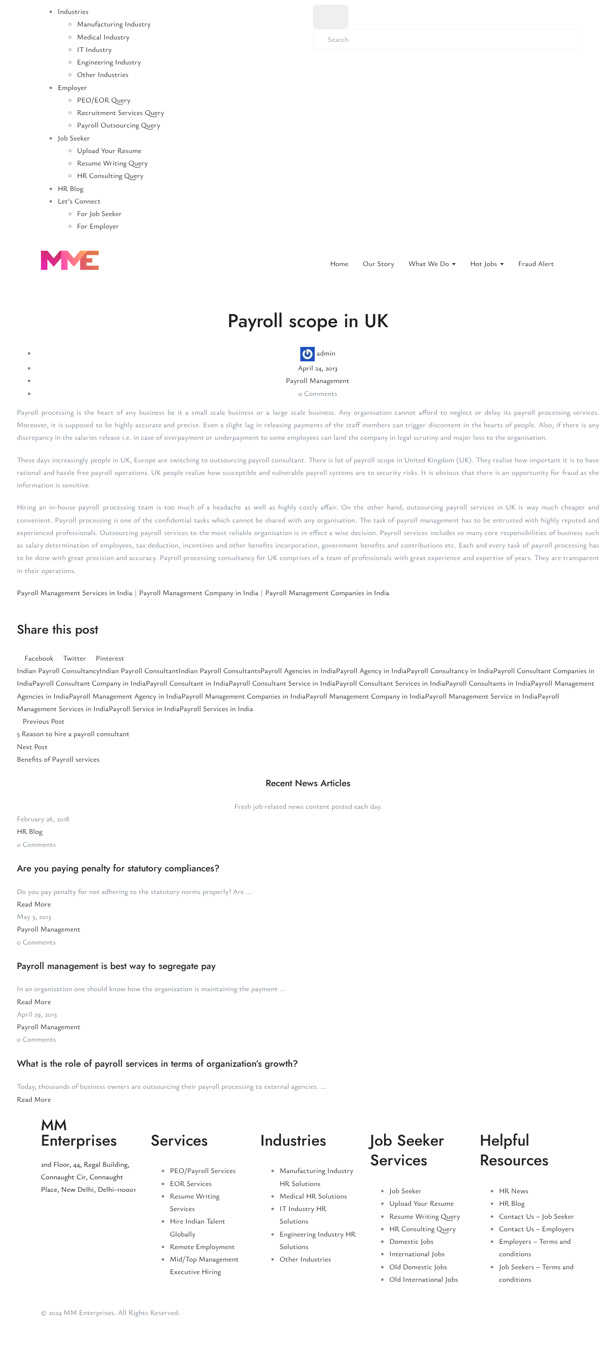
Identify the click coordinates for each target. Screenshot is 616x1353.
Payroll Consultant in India (187, 683)
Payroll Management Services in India (74, 592)
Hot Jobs (484, 263)
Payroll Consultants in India (488, 683)
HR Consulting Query (110, 175)
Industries (73, 11)
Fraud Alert (536, 263)
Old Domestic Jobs (418, 1266)
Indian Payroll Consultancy (58, 670)
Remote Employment (202, 1246)
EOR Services (191, 1183)
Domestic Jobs (411, 1241)
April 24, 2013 (317, 367)
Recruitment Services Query (120, 112)
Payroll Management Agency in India (125, 696)
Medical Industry (103, 36)
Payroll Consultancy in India (450, 670)
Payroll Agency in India (371, 670)
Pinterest (109, 658)
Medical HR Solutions (313, 1195)
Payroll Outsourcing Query (118, 124)
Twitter (74, 658)
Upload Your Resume (109, 150)
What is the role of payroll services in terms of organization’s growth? (157, 1063)
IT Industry (94, 49)
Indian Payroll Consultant (139, 670)
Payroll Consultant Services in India (390, 683)
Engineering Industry (109, 61)
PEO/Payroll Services (203, 1170)
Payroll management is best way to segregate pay (116, 965)
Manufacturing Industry (114, 23)
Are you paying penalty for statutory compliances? (118, 868)
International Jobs (417, 1253)
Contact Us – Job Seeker (536, 1216)
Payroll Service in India (144, 708)
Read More (34, 903)
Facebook (39, 658)
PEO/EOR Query (103, 99)
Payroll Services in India (216, 708)
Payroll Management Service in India (481, 696)
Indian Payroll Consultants (219, 670)
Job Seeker (74, 137)
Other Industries (102, 74)
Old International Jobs (423, 1279)
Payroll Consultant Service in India (282, 683)
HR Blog (70, 188)
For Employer (98, 225)
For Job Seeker (99, 213)
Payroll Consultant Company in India (89, 683)
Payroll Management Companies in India (327, 592)
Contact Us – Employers (536, 1228)
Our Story (378, 263)
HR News (513, 1190)
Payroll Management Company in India (198, 592)
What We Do (430, 263)
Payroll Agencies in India (298, 670)
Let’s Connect (79, 200)
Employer (72, 87)
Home (339, 263)
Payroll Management (317, 380)
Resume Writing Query (112, 162)
